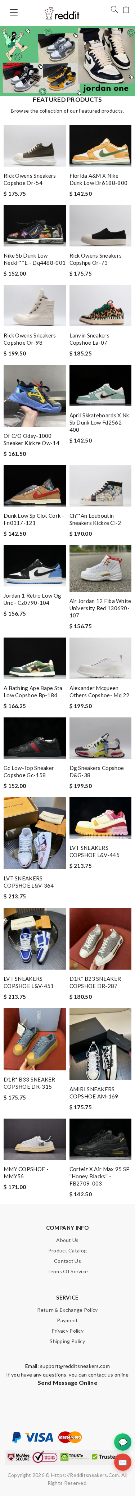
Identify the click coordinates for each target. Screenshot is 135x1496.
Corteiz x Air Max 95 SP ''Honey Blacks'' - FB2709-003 (99, 1176)
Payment (67, 1320)
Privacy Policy (67, 1331)
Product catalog (67, 1250)
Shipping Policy (67, 1341)
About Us (67, 1240)
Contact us (67, 1261)
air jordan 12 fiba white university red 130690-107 (100, 608)
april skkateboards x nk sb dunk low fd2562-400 (99, 422)
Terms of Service (67, 1271)
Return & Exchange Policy (67, 1310)
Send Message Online (67, 1382)
